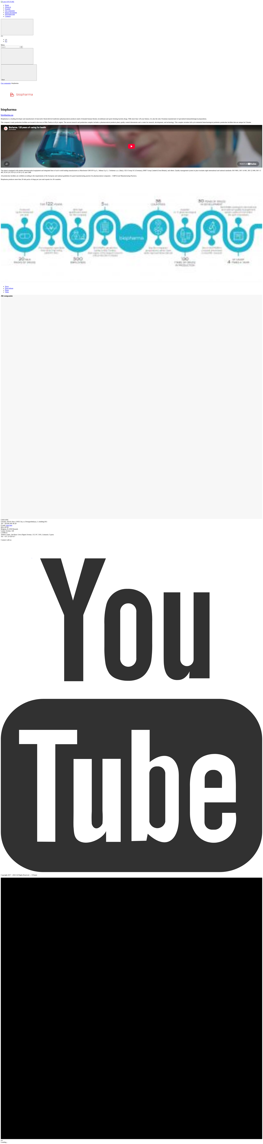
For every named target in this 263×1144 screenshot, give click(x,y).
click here (9, 525)
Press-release (9, 288)
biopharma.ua (7, 115)
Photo (7, 290)
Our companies (6, 83)
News (7, 286)
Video (7, 292)
